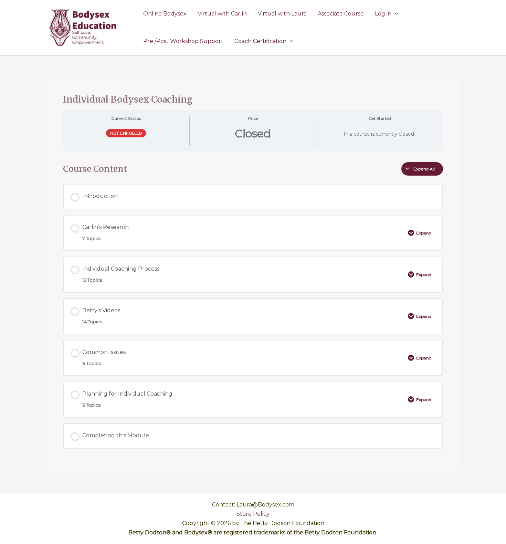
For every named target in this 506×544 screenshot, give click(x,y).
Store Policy (253, 514)
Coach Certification (260, 41)
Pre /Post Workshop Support (183, 41)
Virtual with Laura (282, 13)
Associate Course (341, 13)
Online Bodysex (165, 13)
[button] (394, 14)
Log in (383, 13)
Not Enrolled (126, 133)
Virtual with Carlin (222, 13)
